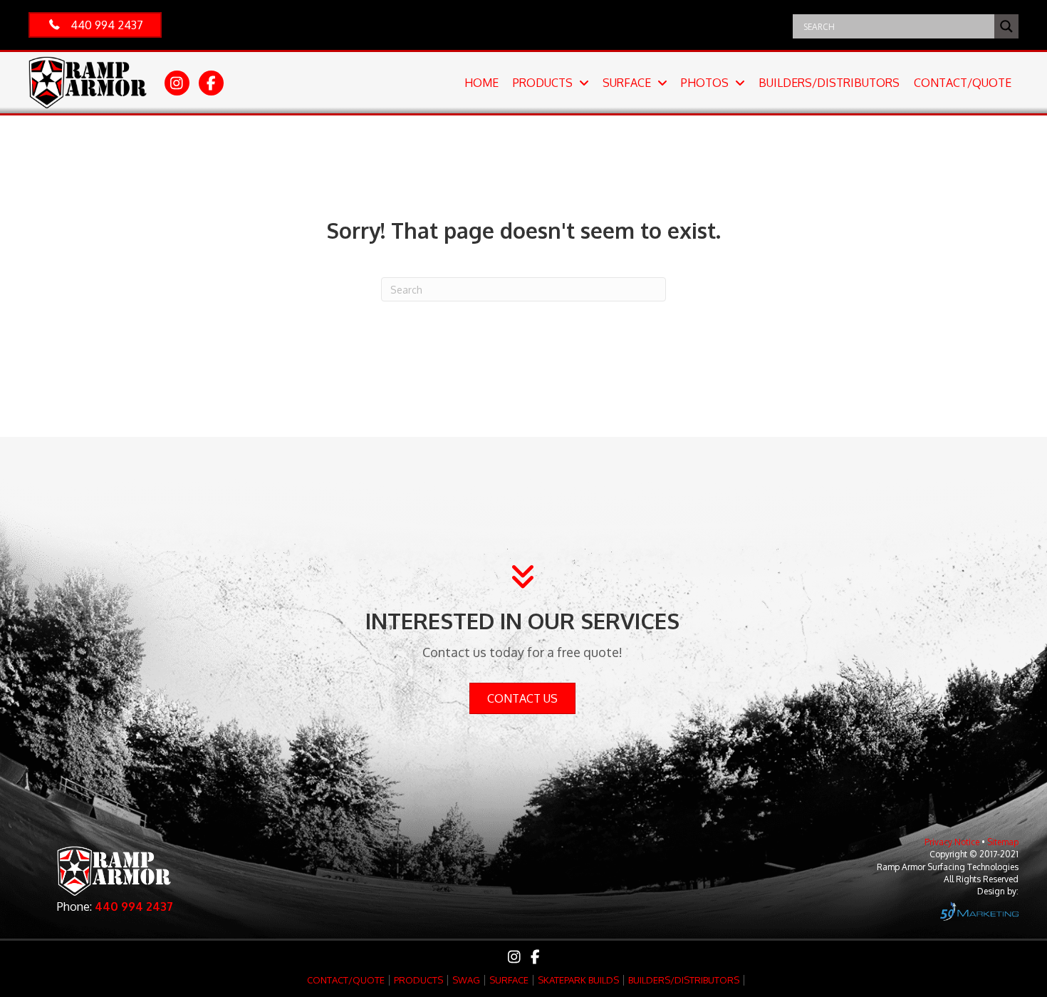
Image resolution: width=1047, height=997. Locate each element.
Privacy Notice (951, 842)
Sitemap (1003, 842)
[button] (95, 25)
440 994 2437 (134, 906)
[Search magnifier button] (1006, 26)
